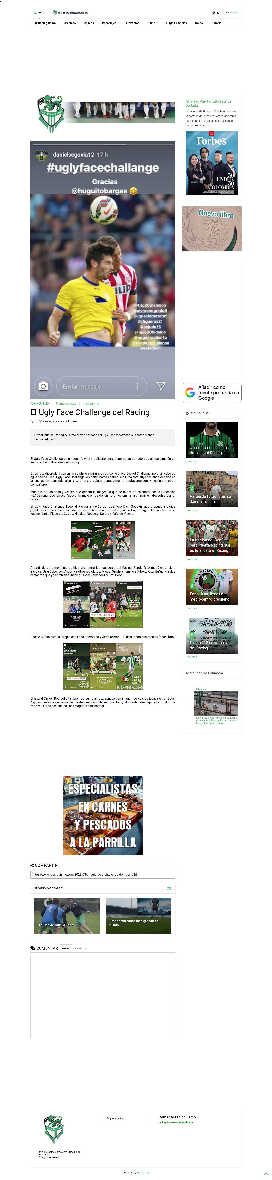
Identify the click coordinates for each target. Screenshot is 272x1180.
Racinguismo (47, 23)
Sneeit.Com (143, 1172)
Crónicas (70, 23)
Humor (152, 23)
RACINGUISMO (39, 403)
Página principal (115, 1118)
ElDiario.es (202, 689)
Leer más (192, 461)
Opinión (89, 23)
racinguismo (91, 403)
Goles (199, 23)
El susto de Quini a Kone (55, 925)
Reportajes (109, 23)
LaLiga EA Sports (175, 23)
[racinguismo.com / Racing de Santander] (70, 14)
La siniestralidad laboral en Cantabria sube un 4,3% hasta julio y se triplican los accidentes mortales (216, 720)
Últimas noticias (66, 403)
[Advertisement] (136, 61)
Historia (216, 23)
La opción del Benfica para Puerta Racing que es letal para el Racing (210, 545)
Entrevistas (131, 23)
